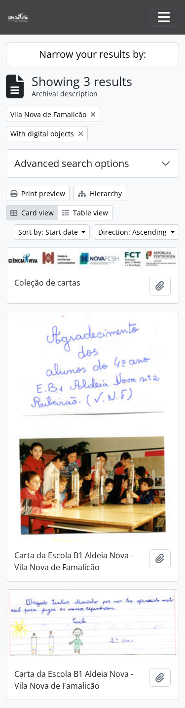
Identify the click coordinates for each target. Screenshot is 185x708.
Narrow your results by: (92, 54)
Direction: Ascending (133, 232)
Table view (89, 212)
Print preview (42, 193)
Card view (36, 212)
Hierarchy (105, 193)
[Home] (22, 17)
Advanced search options (71, 163)
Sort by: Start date (49, 232)
